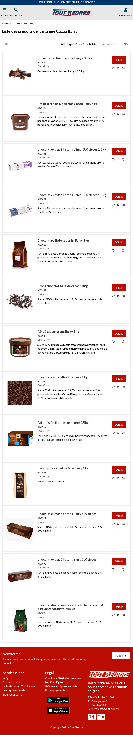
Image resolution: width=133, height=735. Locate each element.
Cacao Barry (43, 66)
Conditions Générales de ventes (63, 678)
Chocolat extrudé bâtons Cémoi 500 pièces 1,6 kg (71, 195)
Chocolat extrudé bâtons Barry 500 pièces (66, 514)
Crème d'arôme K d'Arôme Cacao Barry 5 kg (67, 104)
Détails (119, 59)
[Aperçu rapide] (124, 68)
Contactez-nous (12, 682)
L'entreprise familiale (14, 690)
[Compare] (119, 68)
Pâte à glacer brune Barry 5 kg (58, 331)
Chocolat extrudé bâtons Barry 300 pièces (66, 559)
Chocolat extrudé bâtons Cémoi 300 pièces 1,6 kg (71, 149)
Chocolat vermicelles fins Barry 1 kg (62, 377)
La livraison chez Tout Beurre (19, 686)
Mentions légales (54, 682)
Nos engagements (55, 690)
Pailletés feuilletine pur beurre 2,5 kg (63, 423)
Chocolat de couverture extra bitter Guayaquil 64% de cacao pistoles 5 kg (70, 607)
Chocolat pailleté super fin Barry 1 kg (63, 240)
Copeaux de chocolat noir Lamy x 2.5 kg (64, 58)
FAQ (5, 678)
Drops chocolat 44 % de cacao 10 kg (62, 286)
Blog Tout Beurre (12, 694)
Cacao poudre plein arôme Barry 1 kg (63, 468)
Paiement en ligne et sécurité (61, 686)
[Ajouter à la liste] (114, 68)
